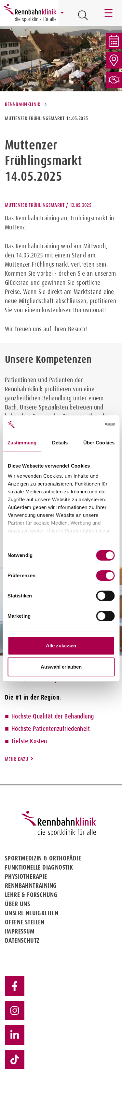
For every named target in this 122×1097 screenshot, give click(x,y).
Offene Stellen (25, 922)
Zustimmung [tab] (21, 442)
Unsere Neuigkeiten (31, 913)
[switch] (105, 575)
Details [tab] (60, 442)
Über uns (17, 904)
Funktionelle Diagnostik (39, 867)
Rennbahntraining (31, 885)
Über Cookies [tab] (99, 442)
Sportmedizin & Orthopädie (43, 858)
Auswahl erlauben (61, 667)
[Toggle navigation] (109, 13)
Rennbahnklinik (22, 104)
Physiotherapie (26, 876)
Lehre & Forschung (31, 894)
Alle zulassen (61, 645)
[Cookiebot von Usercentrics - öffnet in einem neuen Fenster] (87, 424)
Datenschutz (22, 940)
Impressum (20, 931)
